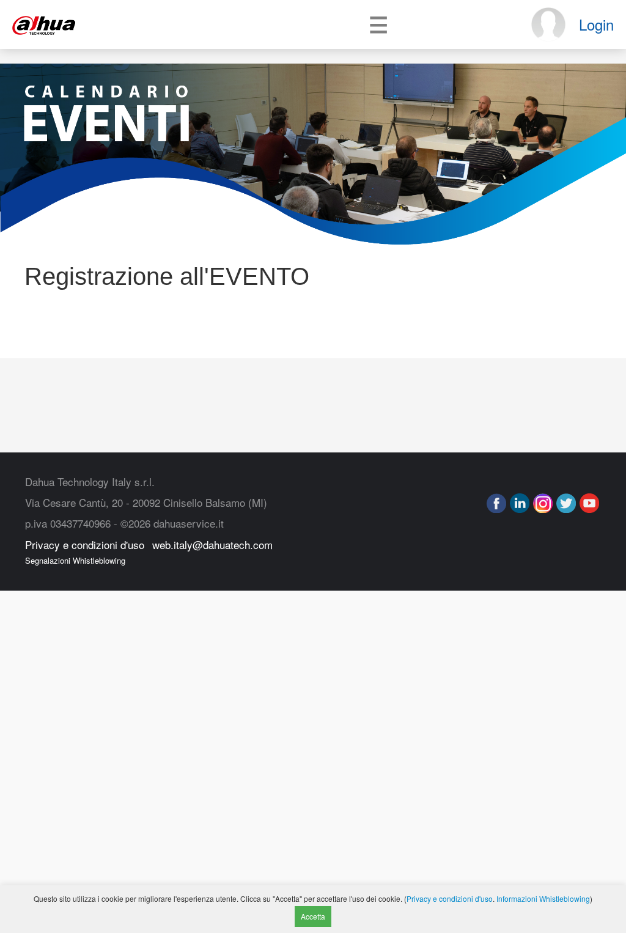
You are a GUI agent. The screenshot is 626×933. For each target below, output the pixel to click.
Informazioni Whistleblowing (543, 898)
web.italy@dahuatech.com (212, 544)
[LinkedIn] (519, 503)
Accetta (313, 916)
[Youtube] (589, 503)
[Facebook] (496, 503)
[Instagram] (543, 503)
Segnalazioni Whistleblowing (75, 560)
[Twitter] (566, 503)
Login (596, 24)
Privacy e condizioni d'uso (84, 544)
